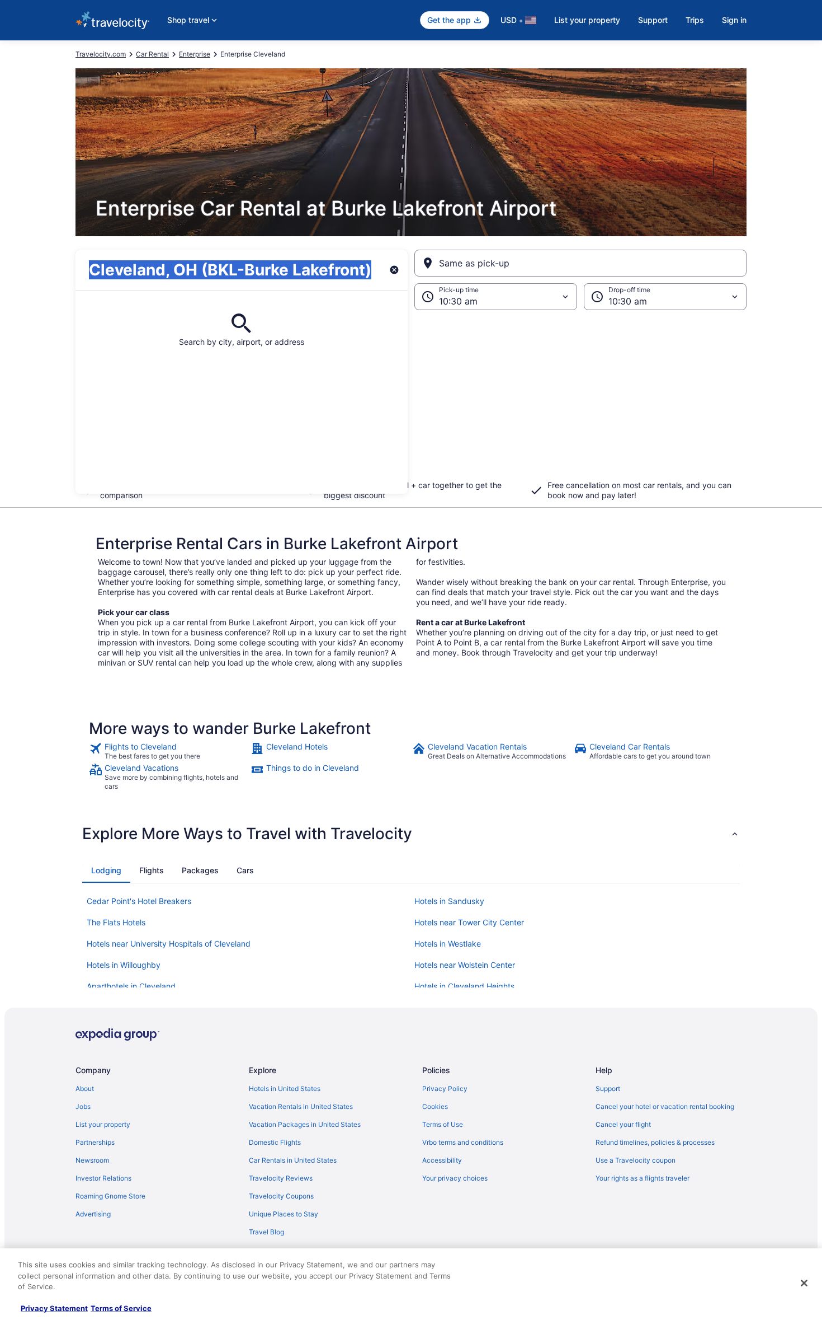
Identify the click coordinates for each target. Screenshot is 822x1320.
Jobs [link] (83, 1106)
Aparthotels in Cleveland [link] (131, 986)
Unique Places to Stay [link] (283, 1214)
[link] (168, 751)
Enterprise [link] (194, 54)
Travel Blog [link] (266, 1232)
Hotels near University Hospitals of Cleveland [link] (169, 943)
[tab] (106, 870)
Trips (695, 20)
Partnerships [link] (95, 1142)
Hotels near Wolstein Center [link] (464, 965)
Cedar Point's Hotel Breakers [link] (139, 901)
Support (653, 20)
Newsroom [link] (92, 1160)
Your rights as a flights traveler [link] (642, 1178)
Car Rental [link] (152, 54)
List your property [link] (102, 1124)
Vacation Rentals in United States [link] (301, 1106)
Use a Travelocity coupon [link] (635, 1160)
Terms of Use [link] (442, 1124)
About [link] (84, 1088)
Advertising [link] (93, 1214)
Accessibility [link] (442, 1160)
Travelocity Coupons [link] (281, 1196)
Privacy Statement (54, 1308)
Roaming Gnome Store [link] (110, 1196)
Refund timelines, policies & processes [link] (655, 1142)
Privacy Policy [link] (444, 1088)
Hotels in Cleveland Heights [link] (464, 986)
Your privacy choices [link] (455, 1178)
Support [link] (608, 1088)
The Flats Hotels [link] (116, 922)
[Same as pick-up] (580, 263)
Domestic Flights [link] (275, 1142)
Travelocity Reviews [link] (281, 1178)
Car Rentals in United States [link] (293, 1160)
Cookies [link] (435, 1106)
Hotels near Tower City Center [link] (469, 922)
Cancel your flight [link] (623, 1124)
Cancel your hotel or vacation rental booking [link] (665, 1106)
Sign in (734, 20)
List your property (587, 20)
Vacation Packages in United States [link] (305, 1124)
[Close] (804, 1283)
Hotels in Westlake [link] (447, 943)
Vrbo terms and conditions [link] (462, 1142)
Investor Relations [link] (103, 1178)
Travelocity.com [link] (100, 54)
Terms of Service (121, 1308)
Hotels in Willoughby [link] (123, 965)
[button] (411, 402)
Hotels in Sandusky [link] (449, 901)
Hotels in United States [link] (284, 1088)
